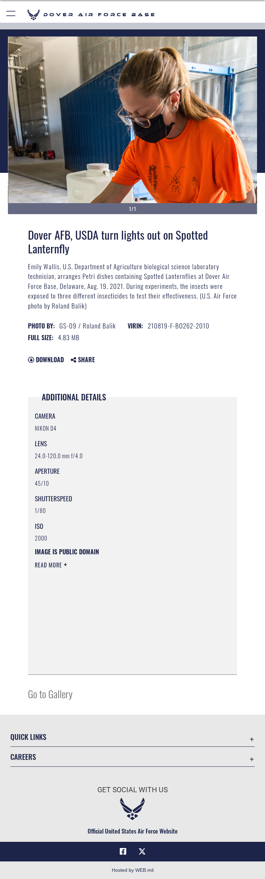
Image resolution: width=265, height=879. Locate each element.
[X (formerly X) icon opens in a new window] (142, 851)
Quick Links (28, 736)
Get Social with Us (132, 790)
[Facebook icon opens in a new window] (123, 851)
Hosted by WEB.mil (133, 870)
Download (49, 359)
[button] (11, 14)
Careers (23, 756)
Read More (49, 565)
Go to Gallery (50, 693)
